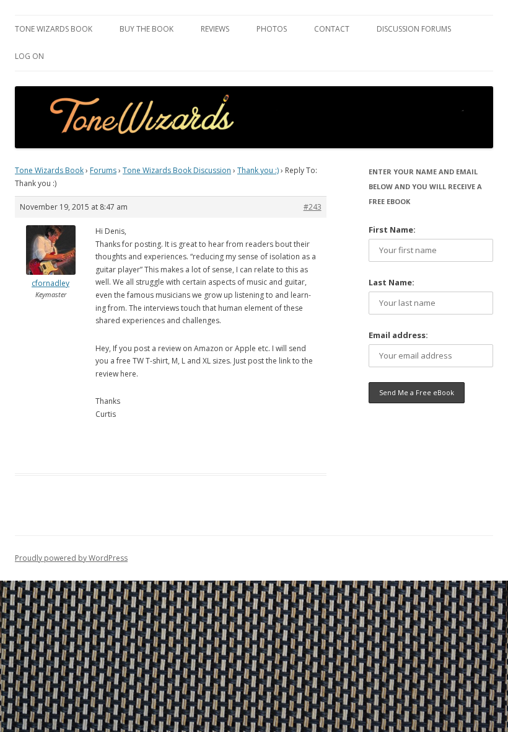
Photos (271, 29)
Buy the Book (146, 29)
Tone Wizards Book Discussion (177, 170)
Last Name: (391, 282)
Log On (29, 56)
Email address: (398, 335)
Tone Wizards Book (53, 29)
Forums (103, 170)
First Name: (392, 229)
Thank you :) (258, 170)
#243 (313, 207)
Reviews (215, 29)
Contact (331, 29)
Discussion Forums (414, 29)
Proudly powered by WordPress (71, 558)
